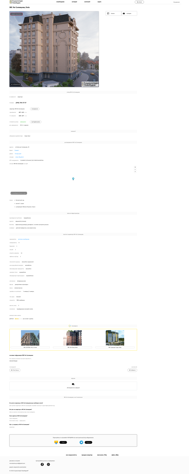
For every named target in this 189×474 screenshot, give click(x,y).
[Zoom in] (135, 167)
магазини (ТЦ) (102, 455)
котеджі (74, 2)
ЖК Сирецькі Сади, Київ (115, 347)
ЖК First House (15, 370)
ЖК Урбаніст (132, 370)
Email (63, 442)
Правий (17, 150)
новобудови (60, 2)
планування (35, 109)
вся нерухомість (71, 455)
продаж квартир (87, 455)
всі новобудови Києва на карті (18, 193)
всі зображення (15, 84)
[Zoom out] (135, 169)
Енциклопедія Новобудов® (21, 470)
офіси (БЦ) (115, 455)
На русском (176, 2)
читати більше (13, 361)
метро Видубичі (19, 157)
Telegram (88, 442)
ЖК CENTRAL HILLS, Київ (30, 347)
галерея (129, 13)
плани (113, 13)
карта (99, 2)
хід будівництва (35, 122)
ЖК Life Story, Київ (72, 347)
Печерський (18, 153)
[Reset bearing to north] (135, 171)
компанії (87, 2)
